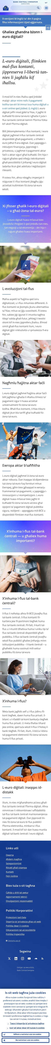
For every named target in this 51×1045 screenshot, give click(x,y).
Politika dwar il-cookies (17, 926)
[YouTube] (29, 958)
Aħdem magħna (14, 859)
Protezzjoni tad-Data (16, 918)
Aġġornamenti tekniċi (16, 897)
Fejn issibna (12, 876)
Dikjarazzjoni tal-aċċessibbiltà (20, 930)
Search (38, 8)
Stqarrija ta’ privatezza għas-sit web (23, 922)
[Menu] (46, 8)
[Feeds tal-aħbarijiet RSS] (42, 958)
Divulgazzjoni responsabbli (19, 901)
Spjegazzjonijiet (13, 864)
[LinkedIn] (16, 958)
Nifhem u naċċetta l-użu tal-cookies (27, 1034)
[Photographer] (49, 280)
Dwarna (10, 855)
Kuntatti (10, 872)
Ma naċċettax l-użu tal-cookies (27, 1040)
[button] (46, 3)
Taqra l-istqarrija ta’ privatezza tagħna (27, 1024)
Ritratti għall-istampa (16, 868)
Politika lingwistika (15, 934)
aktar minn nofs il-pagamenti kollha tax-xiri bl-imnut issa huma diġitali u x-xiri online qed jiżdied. (25, 105)
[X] (9, 958)
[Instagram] (22, 958)
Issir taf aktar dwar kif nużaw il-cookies (27, 1028)
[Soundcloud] (36, 958)
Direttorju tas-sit (14, 941)
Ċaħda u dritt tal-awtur (17, 893)
